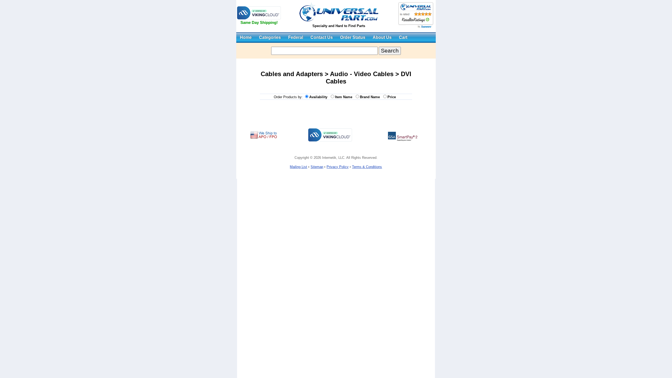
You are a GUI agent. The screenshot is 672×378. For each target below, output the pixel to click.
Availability (319, 97)
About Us (382, 37)
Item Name (344, 97)
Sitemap (317, 167)
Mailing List (298, 167)
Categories (270, 37)
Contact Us (322, 37)
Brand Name (371, 97)
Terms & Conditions (367, 167)
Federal (295, 37)
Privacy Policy (338, 167)
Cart (403, 37)
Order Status (352, 37)
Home (246, 37)
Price (392, 97)
